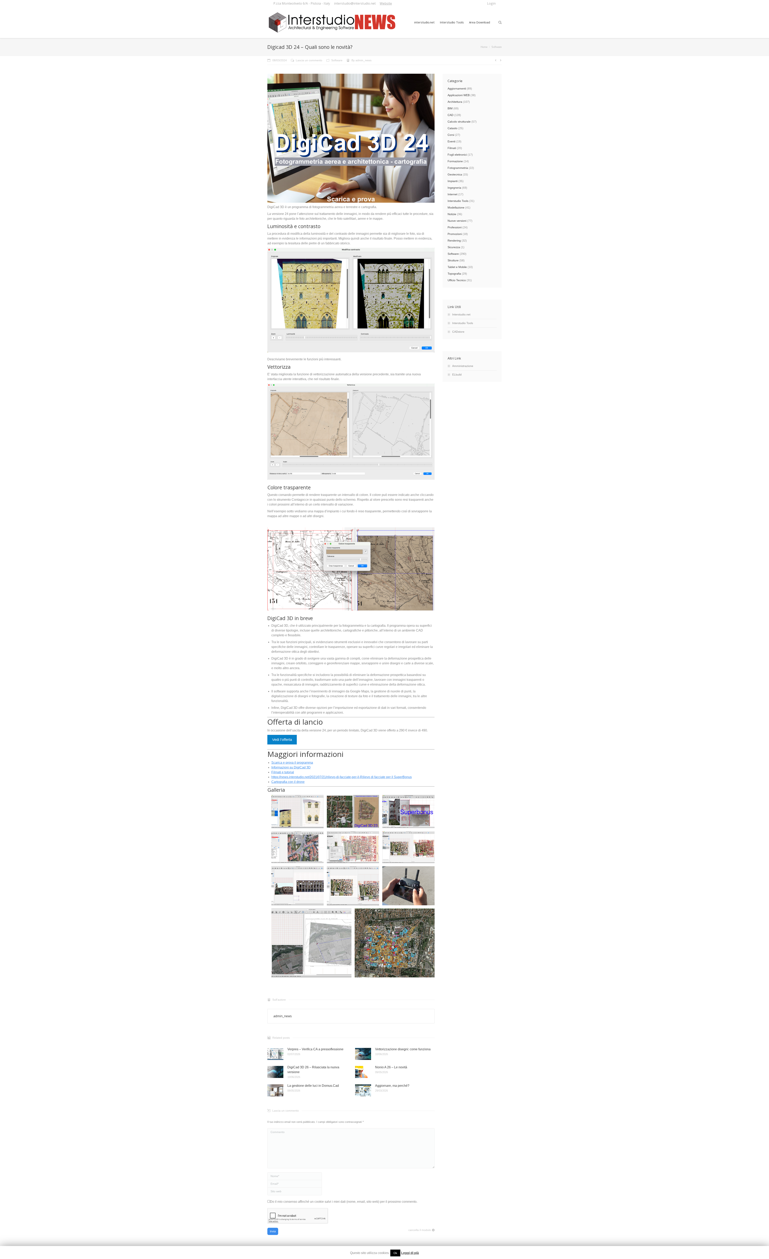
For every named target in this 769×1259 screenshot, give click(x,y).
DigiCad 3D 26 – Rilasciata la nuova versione (313, 1070)
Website (386, 3)
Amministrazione (462, 366)
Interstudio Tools (458, 200)
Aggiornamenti (457, 88)
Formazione (455, 161)
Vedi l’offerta (282, 740)
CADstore (458, 331)
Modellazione (456, 207)
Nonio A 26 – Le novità (391, 1067)
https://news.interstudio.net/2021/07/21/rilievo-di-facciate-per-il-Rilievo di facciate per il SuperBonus (341, 777)
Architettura (455, 101)
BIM (450, 108)
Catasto (452, 128)
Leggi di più (410, 1253)
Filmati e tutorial (282, 772)
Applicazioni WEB (459, 95)
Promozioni (455, 234)
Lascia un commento (309, 60)
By (361, 60)
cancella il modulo (419, 1230)
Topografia (454, 273)
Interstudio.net (461, 314)
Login (491, 3)
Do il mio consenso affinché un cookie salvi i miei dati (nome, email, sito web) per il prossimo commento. (343, 1201)
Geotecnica (455, 174)
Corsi (451, 134)
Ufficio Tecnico (457, 280)
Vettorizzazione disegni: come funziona (403, 1049)
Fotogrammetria (458, 167)
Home (484, 46)
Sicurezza (454, 247)
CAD (450, 115)
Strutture (453, 260)
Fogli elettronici (457, 154)
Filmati (452, 148)
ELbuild (457, 374)
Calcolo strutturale (459, 121)
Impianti (453, 181)
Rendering (454, 240)
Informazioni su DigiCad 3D (291, 767)
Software (496, 46)
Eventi (451, 141)
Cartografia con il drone (288, 782)
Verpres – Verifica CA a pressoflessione (315, 1049)
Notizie (452, 214)
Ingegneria (454, 187)
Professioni (455, 227)
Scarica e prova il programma (292, 762)
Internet (452, 194)
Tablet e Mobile (457, 267)
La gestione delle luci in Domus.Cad (313, 1085)
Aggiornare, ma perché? (392, 1085)
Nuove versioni (457, 220)
